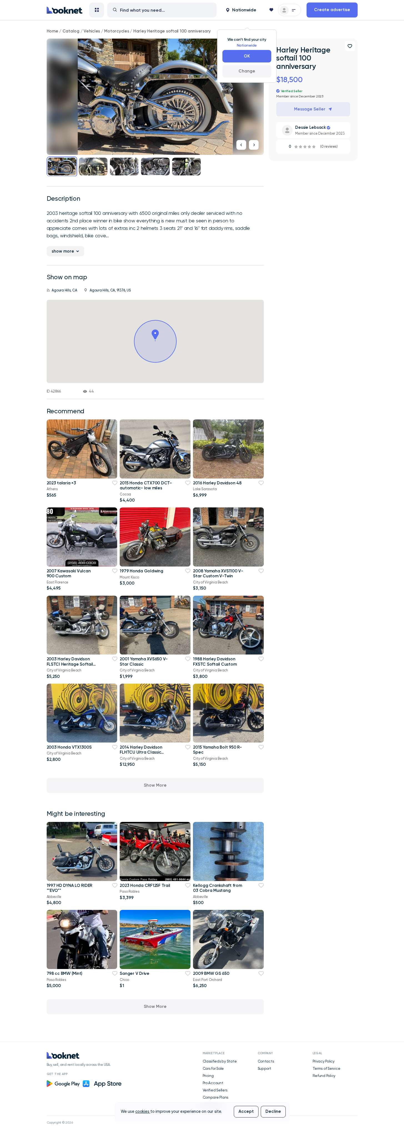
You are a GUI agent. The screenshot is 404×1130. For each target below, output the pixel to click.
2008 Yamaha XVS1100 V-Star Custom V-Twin (218, 573)
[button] (240, 9)
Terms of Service (326, 1068)
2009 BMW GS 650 (211, 973)
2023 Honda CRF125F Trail (145, 885)
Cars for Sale (213, 1068)
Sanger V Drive (134, 973)
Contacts (266, 1061)
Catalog (70, 31)
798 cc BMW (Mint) (65, 973)
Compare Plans (216, 1097)
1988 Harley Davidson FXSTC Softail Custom (215, 661)
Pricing (208, 1075)
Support (264, 1068)
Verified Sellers (215, 1090)
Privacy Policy (324, 1061)
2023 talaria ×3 (61, 482)
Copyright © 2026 (60, 1122)
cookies (142, 1111)
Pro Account (213, 1083)
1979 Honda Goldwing (141, 570)
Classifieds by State (220, 1061)
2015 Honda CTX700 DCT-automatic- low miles (146, 485)
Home (52, 31)
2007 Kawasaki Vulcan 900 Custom (69, 573)
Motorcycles (116, 31)
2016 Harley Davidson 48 (217, 482)
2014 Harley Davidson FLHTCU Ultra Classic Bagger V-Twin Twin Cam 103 (144, 755)
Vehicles (92, 31)
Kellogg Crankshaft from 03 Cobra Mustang (217, 888)
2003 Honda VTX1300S (69, 747)
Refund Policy (324, 1075)
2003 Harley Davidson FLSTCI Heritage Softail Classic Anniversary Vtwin (72, 664)
